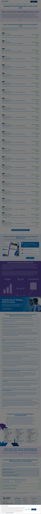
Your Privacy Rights (27, 509)
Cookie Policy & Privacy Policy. (9, 512)
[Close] (40, 509)
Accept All (34, 509)
